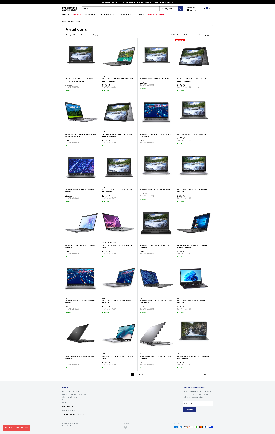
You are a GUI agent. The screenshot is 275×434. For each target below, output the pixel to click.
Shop (64, 15)
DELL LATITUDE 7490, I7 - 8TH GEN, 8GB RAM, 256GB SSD (79, 357)
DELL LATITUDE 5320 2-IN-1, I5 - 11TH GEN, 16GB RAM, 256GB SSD (155, 135)
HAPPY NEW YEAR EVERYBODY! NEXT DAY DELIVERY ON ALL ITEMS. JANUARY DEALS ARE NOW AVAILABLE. (137, 2)
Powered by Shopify (68, 426)
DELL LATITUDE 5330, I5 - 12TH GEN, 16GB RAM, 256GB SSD (80, 191)
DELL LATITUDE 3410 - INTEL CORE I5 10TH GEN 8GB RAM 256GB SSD (117, 80)
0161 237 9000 (67, 406)
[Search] (180, 8)
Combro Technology (109, 242)
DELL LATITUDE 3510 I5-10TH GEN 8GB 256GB (154, 79)
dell (66, 187)
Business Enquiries (156, 15)
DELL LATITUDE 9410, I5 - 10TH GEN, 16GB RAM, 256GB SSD (117, 357)
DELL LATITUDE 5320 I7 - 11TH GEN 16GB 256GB (192, 134)
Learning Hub (123, 15)
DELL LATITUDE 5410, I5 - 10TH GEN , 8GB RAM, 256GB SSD (192, 191)
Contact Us (139, 15)
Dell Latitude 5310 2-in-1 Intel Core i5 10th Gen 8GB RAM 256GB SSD (117, 135)
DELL (141, 76)
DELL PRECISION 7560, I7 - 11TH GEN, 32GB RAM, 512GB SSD (155, 357)
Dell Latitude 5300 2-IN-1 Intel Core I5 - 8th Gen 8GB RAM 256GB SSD (192, 80)
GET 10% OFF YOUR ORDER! (16, 427)
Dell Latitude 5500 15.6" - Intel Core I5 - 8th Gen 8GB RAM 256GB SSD (192, 246)
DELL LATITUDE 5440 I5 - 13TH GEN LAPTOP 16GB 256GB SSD (118, 246)
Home (64, 21)
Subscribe (189, 410)
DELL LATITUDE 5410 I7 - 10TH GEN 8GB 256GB (155, 190)
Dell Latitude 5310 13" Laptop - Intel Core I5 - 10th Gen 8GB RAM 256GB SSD (81, 135)
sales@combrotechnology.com (73, 414)
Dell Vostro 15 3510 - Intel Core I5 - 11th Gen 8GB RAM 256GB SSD (193, 357)
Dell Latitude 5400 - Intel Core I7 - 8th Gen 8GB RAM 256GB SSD (117, 191)
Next (205, 374)
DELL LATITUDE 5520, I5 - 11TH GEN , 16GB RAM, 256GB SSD (118, 302)
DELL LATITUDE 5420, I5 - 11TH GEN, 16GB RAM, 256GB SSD (80, 246)
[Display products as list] (208, 35)
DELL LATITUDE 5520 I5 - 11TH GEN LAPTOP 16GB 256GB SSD (80, 302)
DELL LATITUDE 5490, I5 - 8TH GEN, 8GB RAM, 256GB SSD (154, 246)
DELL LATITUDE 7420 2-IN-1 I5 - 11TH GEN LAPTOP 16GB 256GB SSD (156, 302)
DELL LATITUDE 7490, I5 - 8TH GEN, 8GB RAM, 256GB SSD (192, 302)
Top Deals (77, 15)
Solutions (89, 15)
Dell (66, 76)
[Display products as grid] (205, 35)
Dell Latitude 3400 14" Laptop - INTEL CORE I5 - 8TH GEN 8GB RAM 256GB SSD (80, 80)
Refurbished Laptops (74, 21)
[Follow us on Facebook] (125, 427)
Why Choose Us (105, 15)
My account (191, 10)
